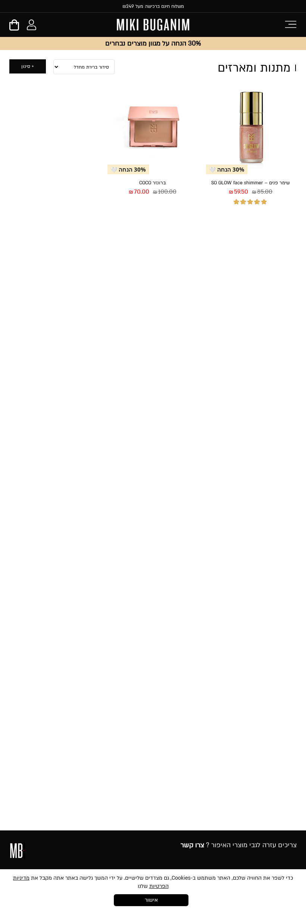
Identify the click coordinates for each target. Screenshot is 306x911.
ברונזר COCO (152, 182)
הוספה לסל (228, 220)
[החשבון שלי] (31, 26)
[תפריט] (290, 23)
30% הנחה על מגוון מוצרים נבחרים (153, 43)
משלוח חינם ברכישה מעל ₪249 (153, 6)
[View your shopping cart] (14, 27)
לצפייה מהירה (274, 220)
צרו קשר (192, 845)
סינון (25, 66)
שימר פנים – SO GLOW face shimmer (250, 182)
